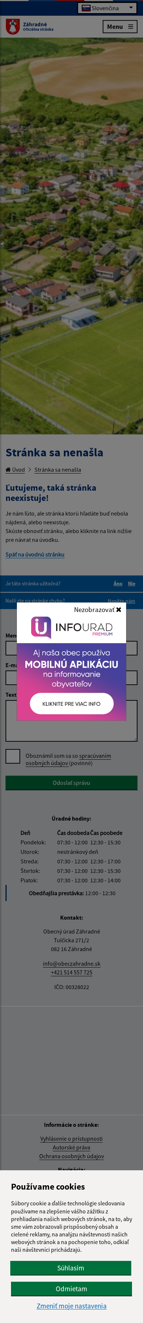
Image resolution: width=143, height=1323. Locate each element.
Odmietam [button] (71, 1288)
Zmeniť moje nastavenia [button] (72, 1306)
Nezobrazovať (95, 609)
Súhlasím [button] (70, 1267)
